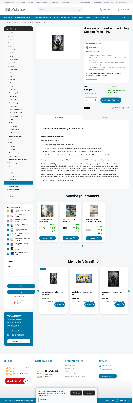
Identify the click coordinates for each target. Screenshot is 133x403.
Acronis (12, 193)
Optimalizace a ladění (15, 136)
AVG (11, 39)
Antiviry (11, 33)
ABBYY (12, 119)
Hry (10, 166)
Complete (12, 89)
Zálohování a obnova (15, 189)
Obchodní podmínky (41, 2)
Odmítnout (76, 393)
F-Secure (12, 49)
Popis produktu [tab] (59, 117)
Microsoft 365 (14, 106)
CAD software (13, 133)
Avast (11, 36)
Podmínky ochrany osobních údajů (59, 2)
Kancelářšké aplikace (15, 103)
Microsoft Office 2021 (16, 113)
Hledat (80, 9)
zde (49, 395)
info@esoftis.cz (16, 331)
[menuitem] (8, 17)
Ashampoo (13, 149)
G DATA (12, 76)
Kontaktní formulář (18, 341)
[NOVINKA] (53, 279)
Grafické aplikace (14, 123)
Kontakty (30, 2)
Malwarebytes (14, 59)
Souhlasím (89, 393)
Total (11, 56)
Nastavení (43, 400)
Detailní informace (91, 79)
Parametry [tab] (105, 117)
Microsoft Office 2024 (16, 109)
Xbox (11, 169)
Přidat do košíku (108, 100)
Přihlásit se (21, 286)
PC (10, 183)
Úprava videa (13, 126)
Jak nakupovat (21, 2)
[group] (54, 290)
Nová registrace (21, 292)
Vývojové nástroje (14, 186)
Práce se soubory (14, 153)
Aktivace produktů (9, 2)
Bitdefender (13, 43)
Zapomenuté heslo (18, 296)
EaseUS (12, 196)
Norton (12, 73)
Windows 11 (13, 99)
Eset (11, 46)
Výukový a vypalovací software (18, 159)
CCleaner (12, 146)
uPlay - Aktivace (93, 47)
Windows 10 (13, 96)
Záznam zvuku (14, 156)
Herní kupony (13, 163)
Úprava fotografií (14, 129)
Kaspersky (13, 63)
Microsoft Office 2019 (16, 116)
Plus (11, 86)
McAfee (12, 66)
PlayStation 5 (13, 176)
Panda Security (14, 69)
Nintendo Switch (14, 179)
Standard (12, 83)
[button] (82, 246)
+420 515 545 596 (17, 335)
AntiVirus (12, 53)
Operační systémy (14, 93)
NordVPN (12, 79)
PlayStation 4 (13, 173)
